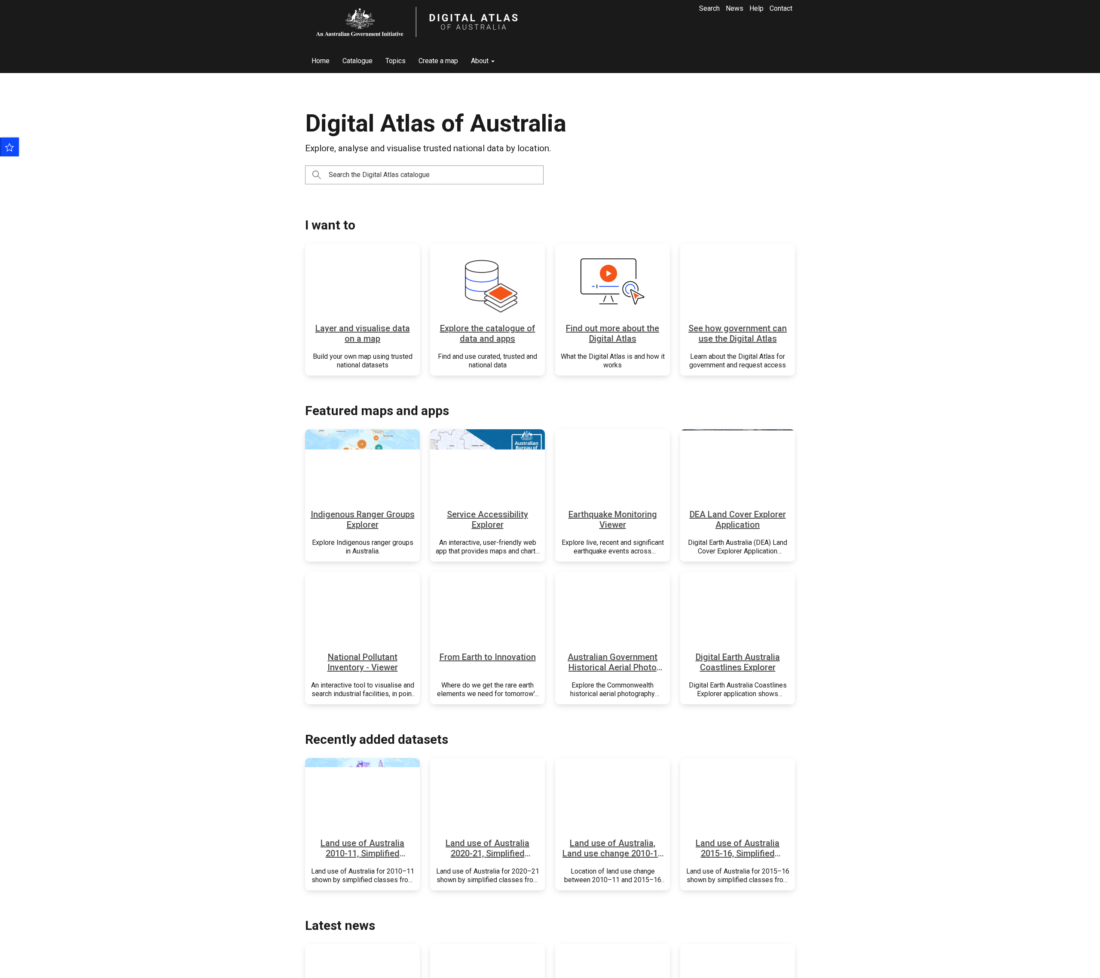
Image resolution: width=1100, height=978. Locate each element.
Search (709, 8)
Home (321, 61)
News (734, 8)
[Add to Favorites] (9, 147)
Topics (395, 61)
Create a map (438, 61)
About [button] (480, 61)
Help (756, 8)
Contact (781, 8)
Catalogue (357, 61)
